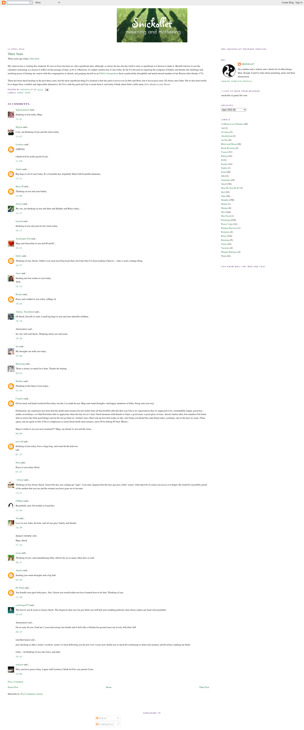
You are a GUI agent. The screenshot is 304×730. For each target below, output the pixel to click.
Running (225, 240)
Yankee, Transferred (25, 311)
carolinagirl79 (22, 605)
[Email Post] (47, 90)
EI (222, 160)
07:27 (19, 471)
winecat (19, 664)
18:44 (19, 303)
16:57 (19, 265)
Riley (223, 235)
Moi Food (226, 215)
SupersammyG (22, 109)
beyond (19, 221)
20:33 (19, 631)
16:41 (19, 247)
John (27, 93)
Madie (224, 203)
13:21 (19, 492)
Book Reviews (228, 148)
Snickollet (247, 64)
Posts (102, 718)
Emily (18, 255)
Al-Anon (225, 132)
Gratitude (225, 180)
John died (34, 58)
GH (222, 176)
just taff (19, 441)
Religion (225, 231)
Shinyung (20, 363)
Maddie (225, 199)
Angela (19, 570)
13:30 (19, 597)
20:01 (19, 373)
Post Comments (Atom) (32, 693)
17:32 (19, 544)
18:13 (19, 286)
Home (109, 687)
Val (17, 518)
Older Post (204, 687)
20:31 (19, 562)
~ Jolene (20, 479)
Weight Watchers (229, 251)
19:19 (19, 321)
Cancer (224, 151)
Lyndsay (20, 144)
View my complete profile (236, 81)
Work (223, 256)
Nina (18, 462)
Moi (223, 212)
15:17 (19, 213)
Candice (20, 398)
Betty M (20, 186)
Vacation (225, 247)
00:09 (19, 433)
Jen (17, 346)
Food (223, 171)
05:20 (19, 579)
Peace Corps (227, 224)
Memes (224, 208)
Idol (223, 192)
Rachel (19, 294)
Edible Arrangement (108, 73)
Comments (106, 724)
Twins (224, 244)
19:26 (19, 338)
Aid (223, 128)
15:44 (19, 510)
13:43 (19, 119)
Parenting (225, 219)
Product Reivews (229, 228)
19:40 (19, 355)
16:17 (19, 230)
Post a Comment (15, 681)
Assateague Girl (23, 238)
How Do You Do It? (230, 187)
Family (224, 164)
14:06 (19, 673)
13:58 (19, 161)
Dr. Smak (20, 587)
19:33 (19, 656)
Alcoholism (226, 135)
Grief (20, 93)
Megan (19, 126)
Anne (18, 273)
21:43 (19, 390)
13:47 (19, 136)
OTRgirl (20, 500)
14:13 (19, 178)
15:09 (19, 195)
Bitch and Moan (229, 144)
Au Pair (224, 140)
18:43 (19, 614)
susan (18, 552)
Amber (19, 169)
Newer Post (13, 687)
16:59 (19, 527)
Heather (19, 381)
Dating (224, 155)
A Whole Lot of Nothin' (232, 124)
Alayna (19, 203)
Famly (224, 167)
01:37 (19, 454)
